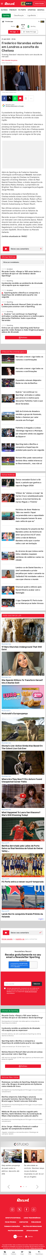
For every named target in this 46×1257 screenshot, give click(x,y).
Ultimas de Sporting (10, 1011)
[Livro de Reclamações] (17, 1236)
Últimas (4, 10)
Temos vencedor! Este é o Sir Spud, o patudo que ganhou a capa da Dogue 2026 (28, 483)
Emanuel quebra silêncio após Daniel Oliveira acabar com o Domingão (29, 590)
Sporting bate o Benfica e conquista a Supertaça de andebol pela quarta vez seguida (21, 295)
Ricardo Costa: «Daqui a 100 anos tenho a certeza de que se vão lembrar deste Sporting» (21, 273)
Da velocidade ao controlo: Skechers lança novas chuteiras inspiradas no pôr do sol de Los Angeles (34, 1171)
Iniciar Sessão (39, 3)
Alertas (30, 1236)
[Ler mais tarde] (25, 98)
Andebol (7, 269)
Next (37, 1187)
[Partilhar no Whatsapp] (15, 98)
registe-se (20, 939)
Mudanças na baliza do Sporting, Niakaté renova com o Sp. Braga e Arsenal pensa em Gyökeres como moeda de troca (23, 1084)
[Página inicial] (10, 3)
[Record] (23, 1200)
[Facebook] (26, 1209)
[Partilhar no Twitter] (9, 97)
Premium (12, 10)
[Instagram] (12, 1209)
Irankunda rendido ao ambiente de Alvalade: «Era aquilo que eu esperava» (22, 284)
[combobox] (23, 262)
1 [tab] (21, 1187)
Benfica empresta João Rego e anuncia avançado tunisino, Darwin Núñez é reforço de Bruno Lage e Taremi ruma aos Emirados (22, 1099)
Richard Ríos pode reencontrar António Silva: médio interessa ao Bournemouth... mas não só (29, 461)
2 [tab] (23, 1187)
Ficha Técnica (10, 1222)
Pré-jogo (13, 32)
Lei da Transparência (32, 1218)
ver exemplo (23, 960)
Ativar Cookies (32, 1230)
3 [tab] (26, 1187)
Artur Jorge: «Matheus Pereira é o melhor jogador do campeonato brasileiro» (20, 1128)
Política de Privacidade (32, 1226)
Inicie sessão (7, 939)
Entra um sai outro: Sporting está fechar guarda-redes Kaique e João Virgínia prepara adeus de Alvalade (23, 330)
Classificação (19, 15)
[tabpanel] (12, 1163)
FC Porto (22, 10)
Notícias (24, 338)
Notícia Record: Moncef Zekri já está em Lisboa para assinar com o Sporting (22, 305)
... (31, 97)
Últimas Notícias (8, 257)
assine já (28, 3)
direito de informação (31, 991)
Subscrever (37, 984)
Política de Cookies (15, 1230)
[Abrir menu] (2, 3)
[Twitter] (19, 1209)
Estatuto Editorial (13, 1218)
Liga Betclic (31, 15)
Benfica (40, 10)
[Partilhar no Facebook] (4, 98)
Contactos (23, 1222)
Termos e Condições (12, 1226)
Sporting (32, 10)
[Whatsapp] (33, 1209)
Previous (8, 1187)
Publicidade (36, 1222)
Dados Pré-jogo (31, 32)
